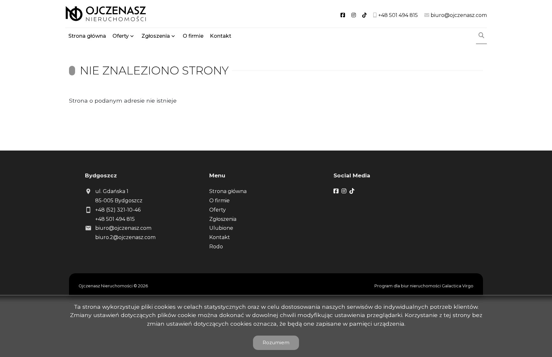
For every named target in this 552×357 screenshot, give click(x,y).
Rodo (216, 247)
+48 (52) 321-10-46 (118, 210)
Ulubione (221, 228)
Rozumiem (276, 342)
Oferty (120, 36)
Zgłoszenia (222, 219)
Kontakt (220, 36)
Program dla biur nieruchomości (408, 285)
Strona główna (87, 36)
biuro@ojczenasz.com (123, 228)
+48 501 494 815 (115, 219)
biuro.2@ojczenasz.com (125, 237)
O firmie (193, 36)
